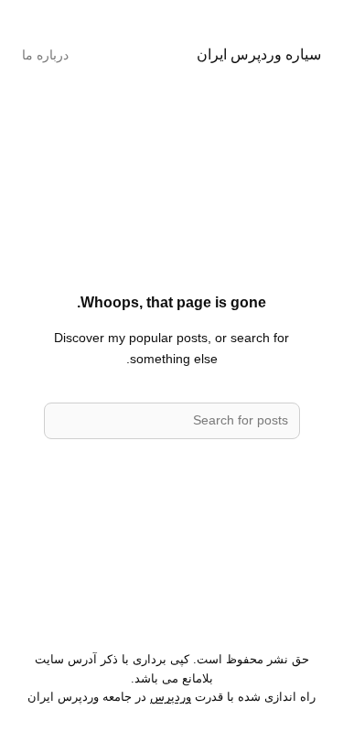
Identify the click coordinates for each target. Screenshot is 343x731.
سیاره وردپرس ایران (259, 54)
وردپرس (170, 697)
